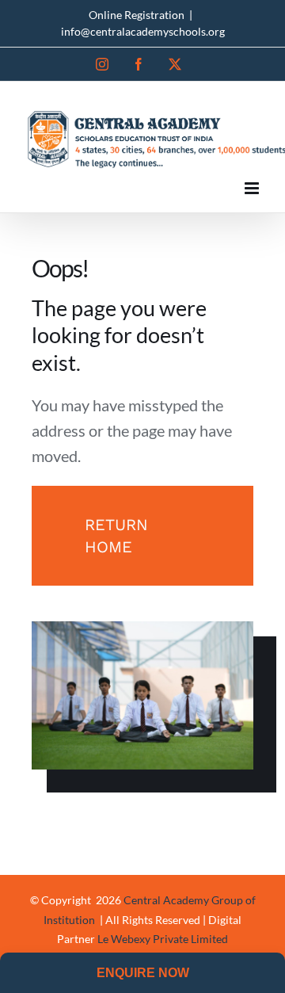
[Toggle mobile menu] (253, 188)
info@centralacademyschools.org (143, 31)
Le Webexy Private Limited (162, 938)
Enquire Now (143, 973)
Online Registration (136, 14)
